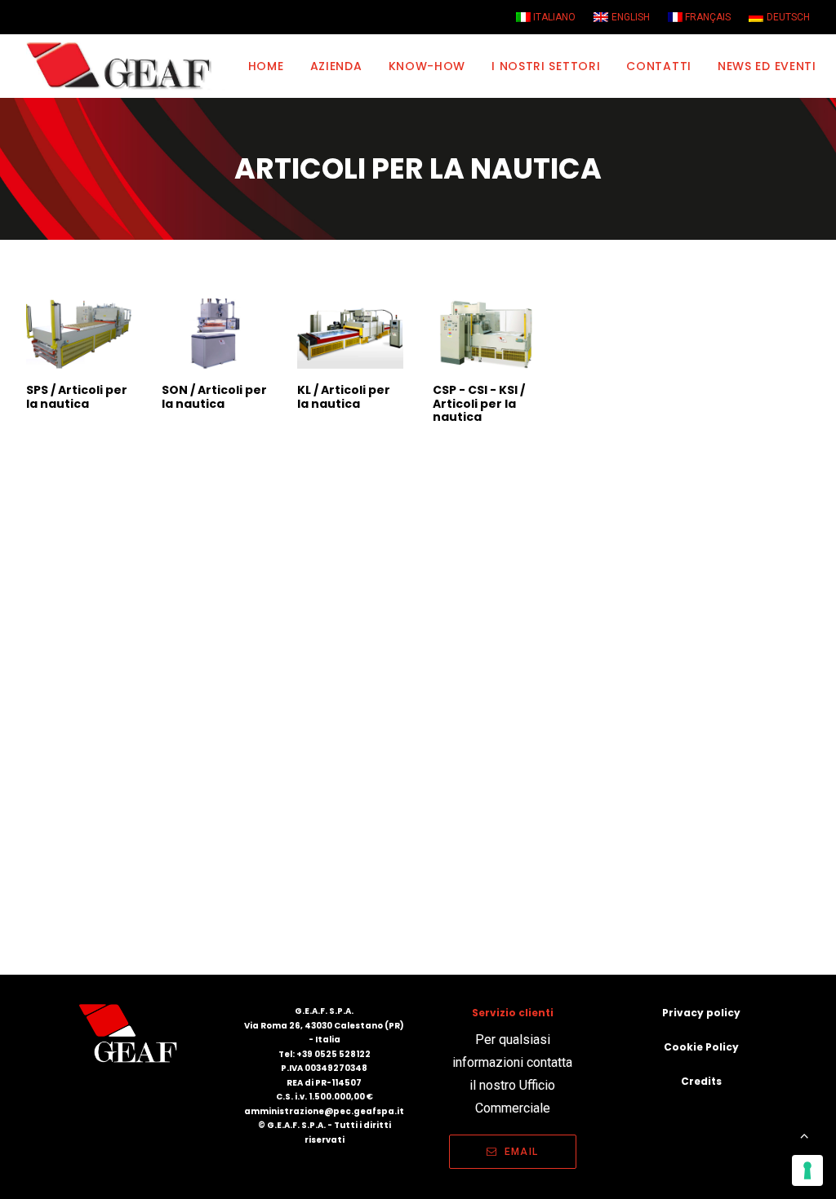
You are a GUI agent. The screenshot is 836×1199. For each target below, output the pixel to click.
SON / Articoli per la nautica (214, 397)
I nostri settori (545, 66)
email (521, 1151)
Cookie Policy (701, 1047)
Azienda (336, 66)
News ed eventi (767, 66)
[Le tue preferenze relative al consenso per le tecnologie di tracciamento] (807, 1170)
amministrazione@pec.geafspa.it (324, 1111)
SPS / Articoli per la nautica (76, 397)
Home (266, 66)
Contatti (658, 66)
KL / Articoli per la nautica (343, 397)
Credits (701, 1081)
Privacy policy (701, 1013)
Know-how (427, 66)
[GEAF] (126, 66)
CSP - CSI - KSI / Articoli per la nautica (479, 404)
